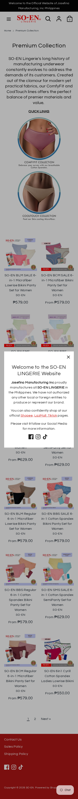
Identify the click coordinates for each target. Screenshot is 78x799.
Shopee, (27, 415)
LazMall (40, 415)
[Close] (68, 356)
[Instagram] (38, 436)
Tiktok (52, 415)
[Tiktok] (45, 436)
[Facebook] (30, 436)
